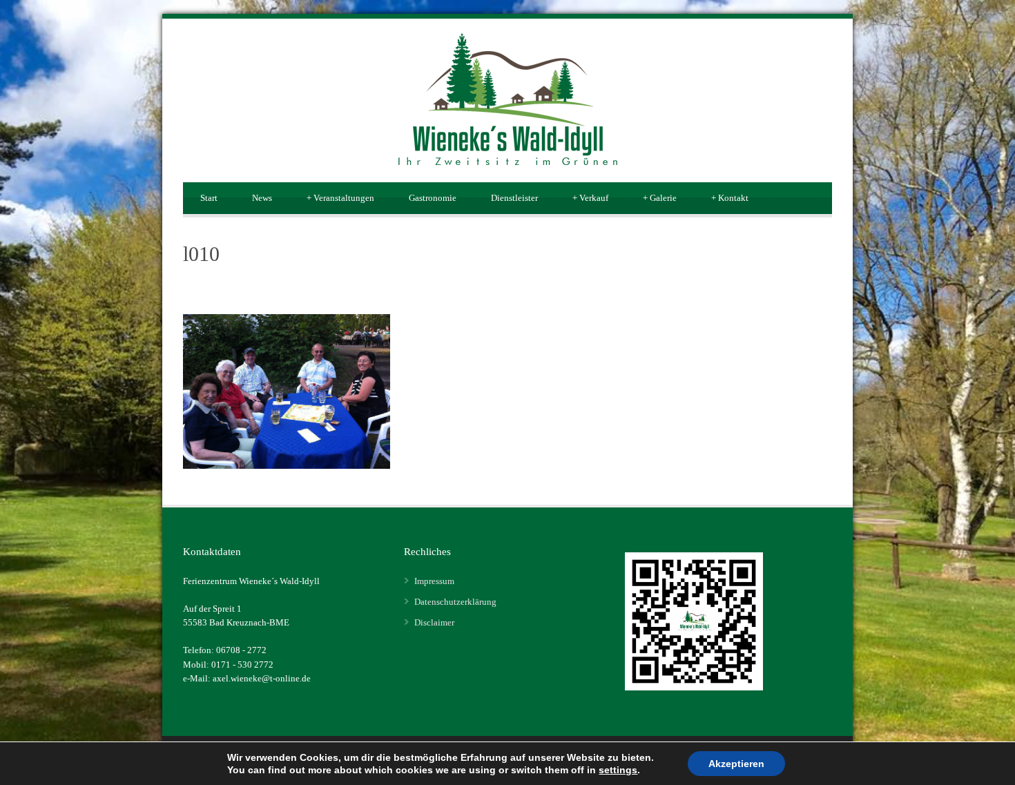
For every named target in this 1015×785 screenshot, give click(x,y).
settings (618, 769)
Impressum (434, 581)
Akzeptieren (736, 763)
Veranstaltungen (340, 198)
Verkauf (590, 198)
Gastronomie (432, 198)
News (262, 198)
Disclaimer (434, 622)
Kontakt (729, 198)
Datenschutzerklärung (455, 602)
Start (209, 198)
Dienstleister (514, 198)
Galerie (660, 198)
